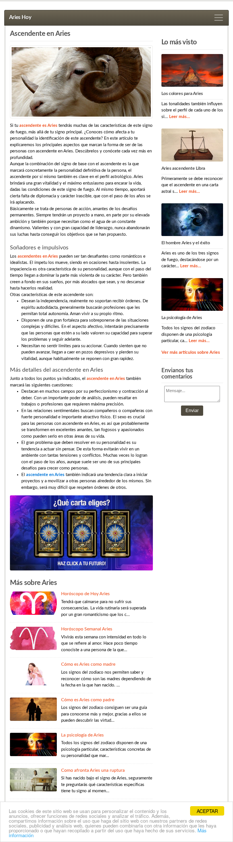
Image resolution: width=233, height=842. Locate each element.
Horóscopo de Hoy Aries (85, 593)
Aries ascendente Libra (183, 168)
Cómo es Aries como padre (87, 700)
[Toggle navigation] (218, 17)
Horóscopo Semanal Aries (86, 629)
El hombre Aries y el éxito (185, 243)
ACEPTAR (207, 810)
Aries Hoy (20, 17)
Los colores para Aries (182, 93)
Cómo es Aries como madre (88, 664)
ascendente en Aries (45, 475)
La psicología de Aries (82, 735)
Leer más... (179, 117)
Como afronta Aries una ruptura (93, 770)
